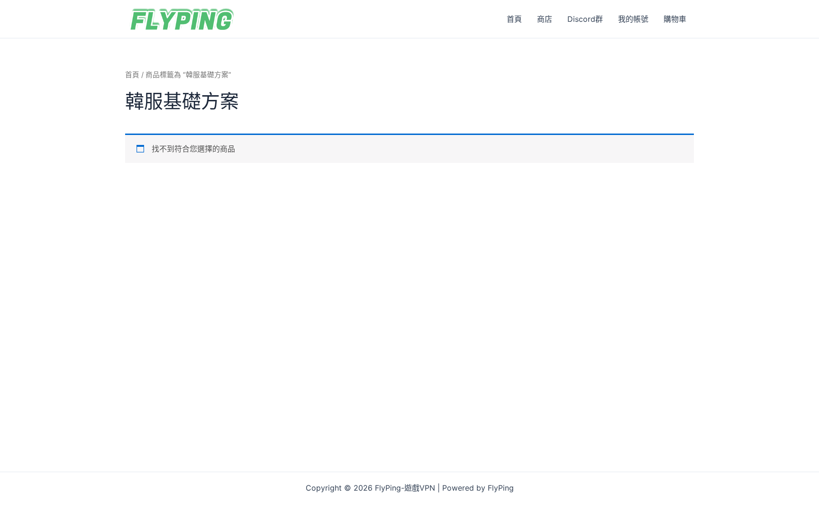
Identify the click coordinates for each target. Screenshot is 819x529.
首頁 (514, 19)
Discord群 (585, 19)
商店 (544, 19)
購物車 (675, 19)
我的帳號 (633, 19)
